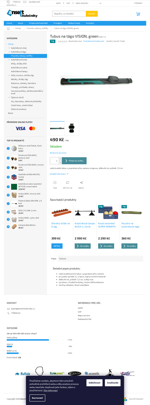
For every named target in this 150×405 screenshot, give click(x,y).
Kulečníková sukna (19, 67)
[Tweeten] (127, 373)
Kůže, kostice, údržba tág (22, 75)
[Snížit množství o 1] (60, 162)
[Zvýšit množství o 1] (60, 159)
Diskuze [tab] (62, 258)
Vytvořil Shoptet (136, 399)
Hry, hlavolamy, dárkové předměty (26, 101)
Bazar (10, 113)
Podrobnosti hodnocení (93, 41)
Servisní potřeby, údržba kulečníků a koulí (27, 92)
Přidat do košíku (76, 160)
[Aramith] (92, 373)
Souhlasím (112, 382)
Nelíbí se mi (12, 350)
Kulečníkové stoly (19, 48)
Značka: (115, 41)
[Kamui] (74, 373)
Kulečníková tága (18, 51)
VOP (68, 3)
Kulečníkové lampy (19, 71)
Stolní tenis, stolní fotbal (22, 105)
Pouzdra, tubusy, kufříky (22, 55)
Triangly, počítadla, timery (22, 87)
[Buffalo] (22, 373)
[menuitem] (9, 23)
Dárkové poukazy (18, 109)
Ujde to (10, 344)
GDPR (58, 3)
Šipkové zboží (17, 97)
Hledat (91, 13)
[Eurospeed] (57, 373)
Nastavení (37, 398)
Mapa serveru (82, 3)
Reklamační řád (84, 319)
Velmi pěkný (12, 337)
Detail (57, 246)
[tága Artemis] (110, 373)
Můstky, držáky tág (19, 79)
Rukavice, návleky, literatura (23, 83)
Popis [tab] (53, 258)
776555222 (15, 313)
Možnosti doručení (58, 153)
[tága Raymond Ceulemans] (40, 373)
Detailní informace (58, 174)
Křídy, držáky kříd (19, 63)
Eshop (11, 44)
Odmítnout (94, 382)
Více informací (51, 390)
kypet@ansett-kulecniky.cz (23, 308)
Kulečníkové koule (19, 59)
